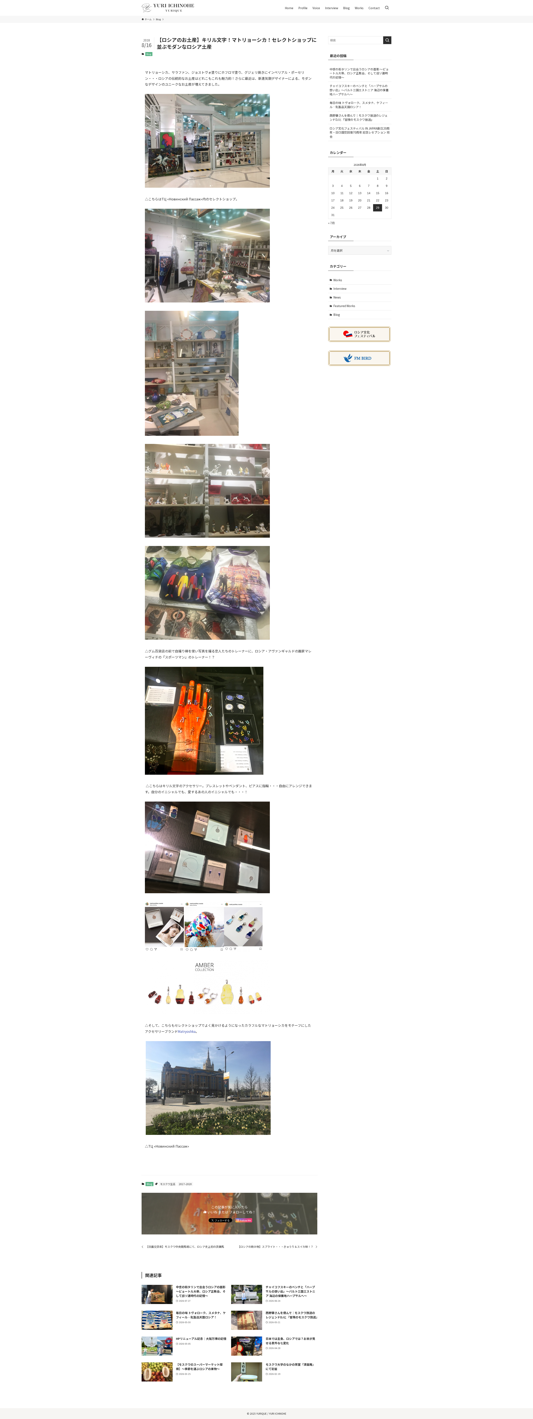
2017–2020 (185, 1184)
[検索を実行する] (387, 40)
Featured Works (344, 306)
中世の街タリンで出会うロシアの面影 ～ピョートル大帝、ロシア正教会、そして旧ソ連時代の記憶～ (359, 73)
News (337, 297)
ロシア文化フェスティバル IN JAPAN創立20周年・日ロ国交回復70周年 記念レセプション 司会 (360, 132)
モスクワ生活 (167, 1184)
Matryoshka (187, 1031)
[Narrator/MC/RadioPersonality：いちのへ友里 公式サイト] (168, 7)
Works (337, 280)
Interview (339, 288)
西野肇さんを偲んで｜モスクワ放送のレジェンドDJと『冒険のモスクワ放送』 (359, 117)
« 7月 (331, 223)
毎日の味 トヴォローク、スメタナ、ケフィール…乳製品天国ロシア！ (359, 105)
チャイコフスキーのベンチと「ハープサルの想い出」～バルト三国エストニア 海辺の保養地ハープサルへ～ (359, 90)
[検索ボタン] (386, 8)
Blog (148, 54)
